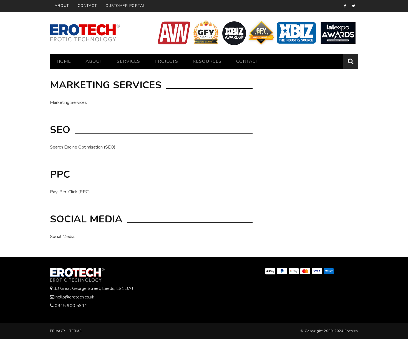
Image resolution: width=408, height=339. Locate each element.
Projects (166, 61)
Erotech (351, 331)
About (62, 5)
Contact (87, 5)
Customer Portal (125, 5)
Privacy (58, 331)
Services (128, 61)
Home (64, 61)
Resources (207, 61)
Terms (75, 331)
